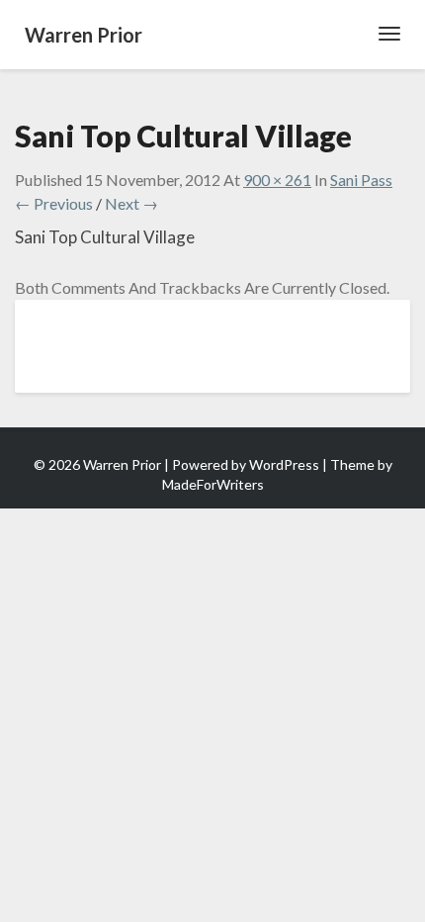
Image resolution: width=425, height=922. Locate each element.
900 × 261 (277, 179)
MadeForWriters (213, 484)
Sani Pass (361, 179)
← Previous (54, 203)
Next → (131, 203)
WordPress (284, 464)
